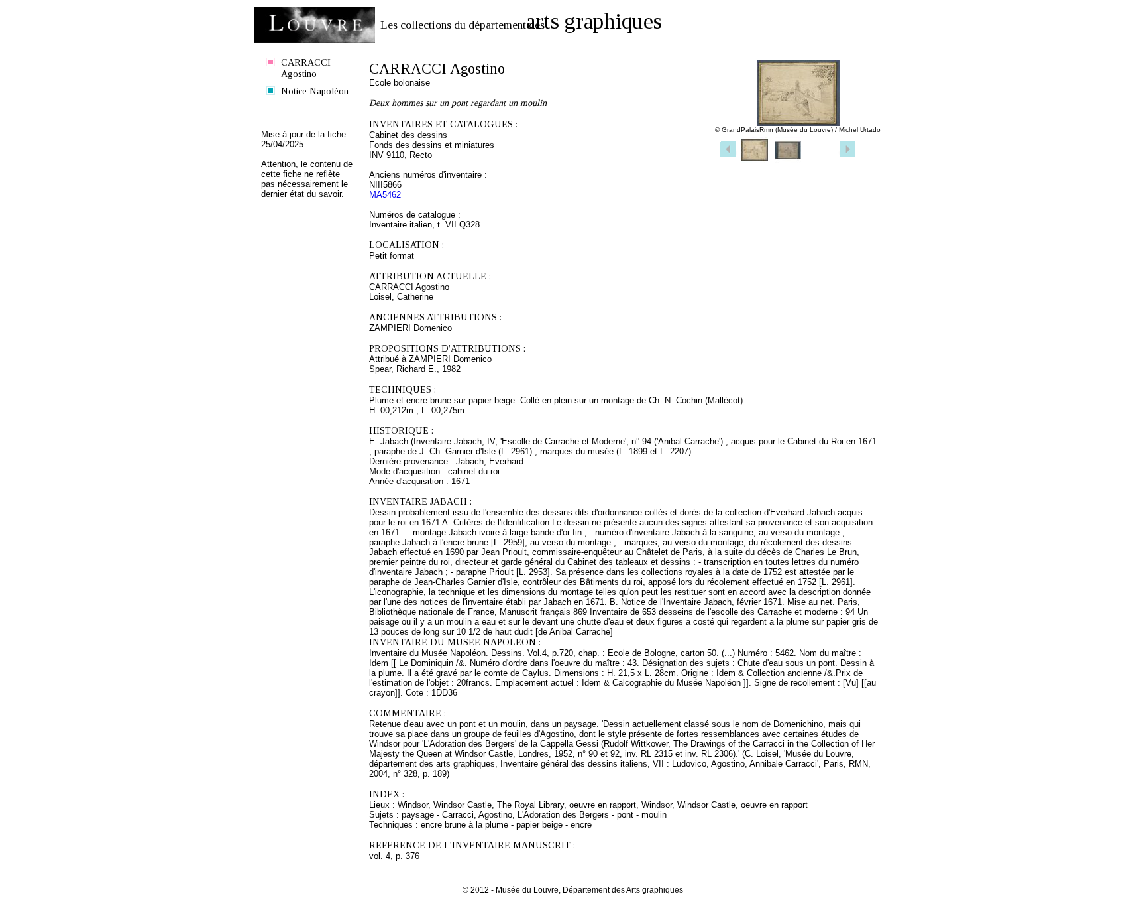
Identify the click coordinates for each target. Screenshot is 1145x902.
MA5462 (385, 195)
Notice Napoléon (315, 91)
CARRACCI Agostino (306, 68)
